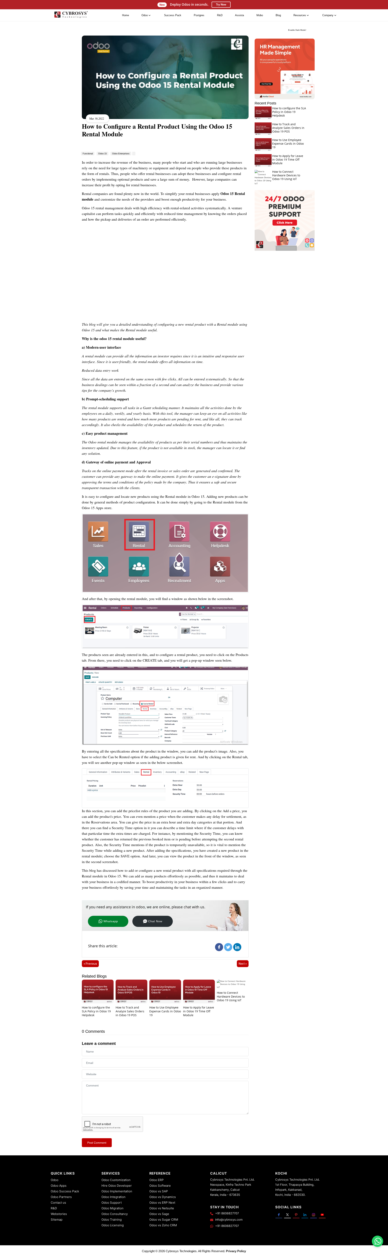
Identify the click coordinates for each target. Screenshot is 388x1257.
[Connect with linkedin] (304, 1214)
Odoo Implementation (116, 1191)
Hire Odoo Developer (116, 1186)
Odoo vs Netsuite (161, 1208)
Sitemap (56, 1219)
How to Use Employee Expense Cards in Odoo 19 (165, 1011)
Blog (278, 15)
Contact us (58, 1202)
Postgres (199, 15)
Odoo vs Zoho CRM (163, 1225)
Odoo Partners (61, 1197)
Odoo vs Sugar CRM (163, 1219)
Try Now (221, 4)
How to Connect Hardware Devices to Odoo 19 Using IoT (231, 996)
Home (125, 15)
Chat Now (155, 921)
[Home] (71, 15)
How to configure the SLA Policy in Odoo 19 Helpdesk (96, 1011)
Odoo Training (111, 1219)
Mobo (259, 15)
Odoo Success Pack (65, 1191)
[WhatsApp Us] (378, 1241)
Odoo (54, 1180)
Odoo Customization (116, 1180)
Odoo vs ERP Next (162, 1202)
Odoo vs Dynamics (162, 1197)
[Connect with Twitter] (287, 1214)
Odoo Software (160, 1186)
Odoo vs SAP (158, 1191)
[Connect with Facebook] (278, 1214)
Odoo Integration (113, 1197)
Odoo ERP (156, 1180)
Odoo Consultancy (114, 1214)
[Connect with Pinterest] (296, 1214)
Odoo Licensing (112, 1225)
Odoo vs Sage (159, 1214)
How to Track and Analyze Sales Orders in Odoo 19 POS (130, 1011)
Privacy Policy (236, 1251)
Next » (243, 963)
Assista (239, 15)
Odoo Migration (112, 1208)
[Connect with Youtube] (322, 1214)
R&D (219, 15)
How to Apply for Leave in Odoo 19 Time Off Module (198, 1011)
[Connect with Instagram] (313, 1214)
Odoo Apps (58, 1186)
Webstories (59, 1214)
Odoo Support (111, 1202)
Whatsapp (110, 921)
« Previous (90, 963)
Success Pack (172, 15)
